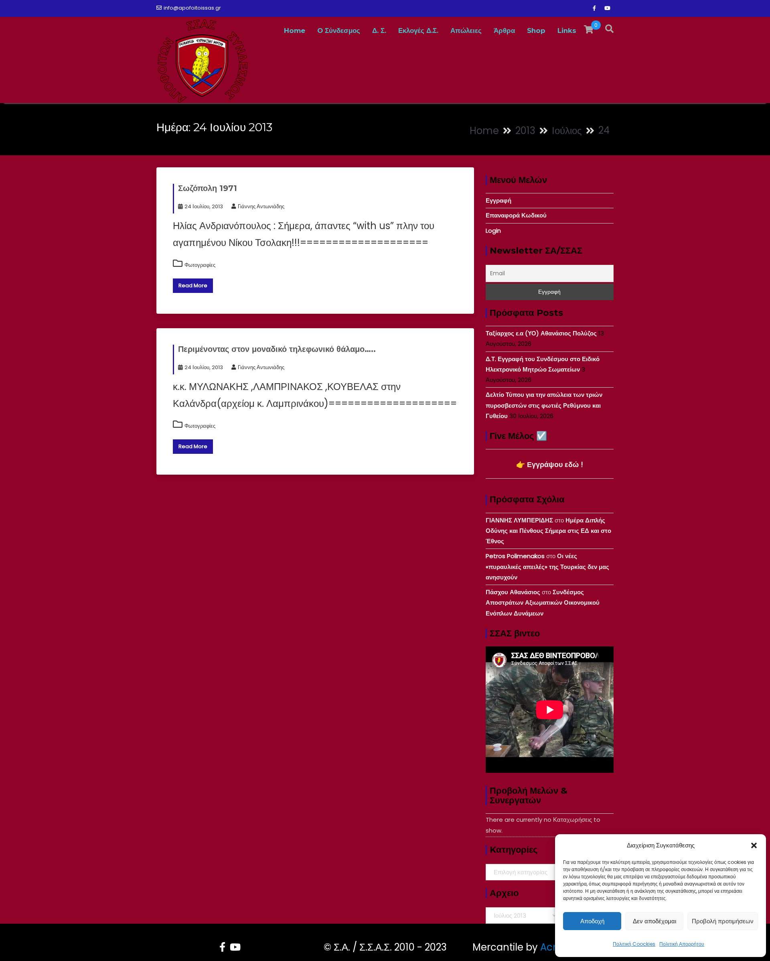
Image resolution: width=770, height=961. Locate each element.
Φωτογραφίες (199, 265)
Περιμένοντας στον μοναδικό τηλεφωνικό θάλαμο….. (277, 349)
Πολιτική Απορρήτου (681, 944)
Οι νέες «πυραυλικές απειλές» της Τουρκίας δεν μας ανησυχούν (547, 566)
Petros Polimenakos (515, 556)
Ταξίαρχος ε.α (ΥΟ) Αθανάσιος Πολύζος (541, 333)
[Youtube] (607, 8)
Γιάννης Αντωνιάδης (261, 206)
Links (566, 30)
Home (294, 30)
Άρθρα (504, 30)
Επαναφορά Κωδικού (516, 215)
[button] (754, 845)
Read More (192, 285)
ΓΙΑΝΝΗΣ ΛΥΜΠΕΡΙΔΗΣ (519, 520)
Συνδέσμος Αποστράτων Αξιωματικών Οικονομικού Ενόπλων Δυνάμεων (543, 603)
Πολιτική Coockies (634, 944)
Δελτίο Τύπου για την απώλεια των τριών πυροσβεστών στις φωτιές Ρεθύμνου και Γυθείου (544, 405)
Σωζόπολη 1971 (207, 188)
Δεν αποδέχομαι (654, 921)
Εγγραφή (498, 200)
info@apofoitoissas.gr (192, 8)
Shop (536, 30)
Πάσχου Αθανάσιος (513, 592)
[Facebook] (594, 8)
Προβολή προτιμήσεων (723, 921)
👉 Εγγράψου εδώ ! (549, 464)
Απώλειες (466, 30)
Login (493, 230)
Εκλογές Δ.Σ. (418, 30)
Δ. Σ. (379, 30)
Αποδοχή (592, 921)
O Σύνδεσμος (338, 30)
